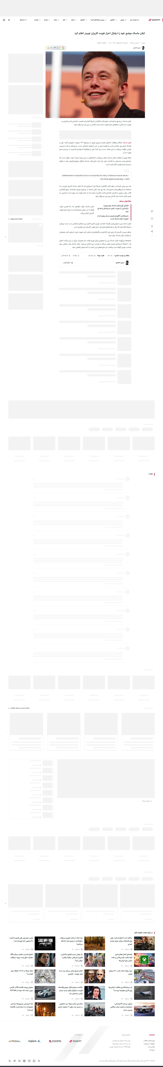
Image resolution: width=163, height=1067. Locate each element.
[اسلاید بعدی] (5, 237)
